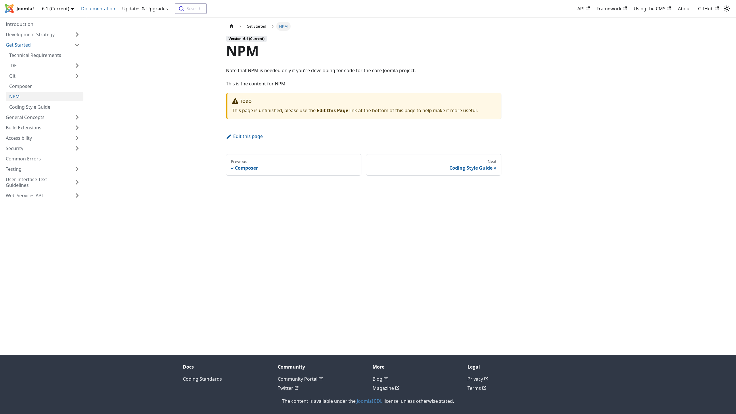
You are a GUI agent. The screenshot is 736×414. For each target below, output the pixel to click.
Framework (609, 8)
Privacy (475, 379)
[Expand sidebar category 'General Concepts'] (77, 117)
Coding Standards (202, 379)
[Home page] (231, 26)
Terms (474, 388)
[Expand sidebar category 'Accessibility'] (77, 138)
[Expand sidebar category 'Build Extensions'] (77, 127)
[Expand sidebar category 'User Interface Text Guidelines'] (77, 182)
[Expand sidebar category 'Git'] (77, 75)
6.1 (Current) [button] (55, 8)
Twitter (285, 388)
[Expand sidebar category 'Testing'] (77, 169)
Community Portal (297, 379)
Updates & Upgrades (145, 8)
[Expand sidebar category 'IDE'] (77, 65)
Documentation (98, 8)
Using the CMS (650, 8)
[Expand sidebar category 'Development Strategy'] (77, 34)
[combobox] (191, 8)
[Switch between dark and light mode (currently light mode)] (726, 8)
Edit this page (248, 136)
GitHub (706, 8)
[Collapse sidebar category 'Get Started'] (77, 44)
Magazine (383, 388)
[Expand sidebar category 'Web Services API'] (77, 195)
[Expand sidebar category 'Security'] (77, 148)
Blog (377, 379)
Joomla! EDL (369, 401)
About (684, 8)
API (580, 8)
